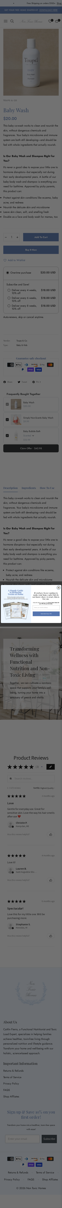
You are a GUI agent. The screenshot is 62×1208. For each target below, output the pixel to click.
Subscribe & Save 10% (46, 614)
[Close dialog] (58, 588)
